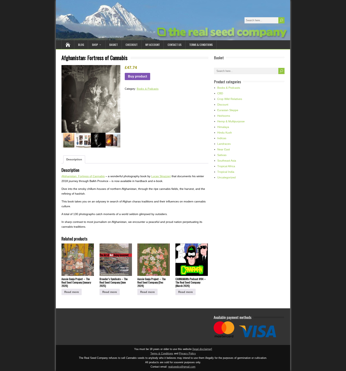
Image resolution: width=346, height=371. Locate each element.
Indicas (221, 138)
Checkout (132, 44)
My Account (152, 44)
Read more (71, 292)
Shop (95, 44)
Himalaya (223, 127)
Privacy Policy (187, 353)
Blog (81, 44)
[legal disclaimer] (202, 349)
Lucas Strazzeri (161, 176)
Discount (222, 104)
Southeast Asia (226, 160)
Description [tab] (74, 159)
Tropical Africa (226, 166)
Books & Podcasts (148, 88)
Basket (113, 44)
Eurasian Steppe (227, 110)
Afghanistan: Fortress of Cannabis (83, 176)
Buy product (137, 76)
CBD (220, 93)
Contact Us (174, 44)
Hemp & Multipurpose (231, 121)
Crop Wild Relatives (229, 99)
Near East (223, 149)
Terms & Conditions (201, 44)
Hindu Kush (224, 132)
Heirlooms (223, 115)
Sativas (221, 155)
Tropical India (225, 171)
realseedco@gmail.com (181, 366)
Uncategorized (226, 177)
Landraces (224, 143)
